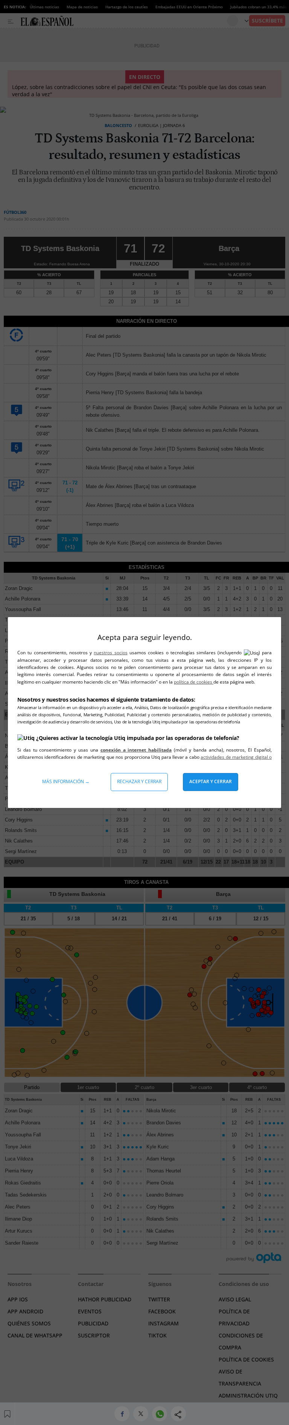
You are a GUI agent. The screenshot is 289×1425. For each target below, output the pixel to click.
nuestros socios (110, 652)
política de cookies (193, 682)
